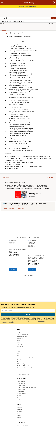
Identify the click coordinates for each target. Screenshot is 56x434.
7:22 (7, 162)
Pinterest (19, 411)
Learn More (21, 208)
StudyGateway (21, 383)
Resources (10, 28)
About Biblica (32, 195)
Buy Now (13, 269)
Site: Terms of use (22, 372)
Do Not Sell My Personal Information (27, 368)
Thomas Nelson (21, 394)
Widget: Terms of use (23, 374)
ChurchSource (21, 385)
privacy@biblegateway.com (7, 322)
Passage (4, 28)
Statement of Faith (22, 336)
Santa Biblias (32, 196)
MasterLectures (21, 400)
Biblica (6, 186)
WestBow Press (21, 396)
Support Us (20, 346)
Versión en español (22, 425)
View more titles (28, 275)
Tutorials (19, 356)
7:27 (7, 168)
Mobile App (20, 338)
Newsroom (20, 344)
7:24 (7, 166)
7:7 (7, 156)
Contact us (20, 362)
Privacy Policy (41, 321)
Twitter (19, 415)
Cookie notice (21, 370)
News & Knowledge (22, 334)
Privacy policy (21, 364)
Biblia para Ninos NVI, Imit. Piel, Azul (18, 250)
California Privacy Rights (24, 366)
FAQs (18, 354)
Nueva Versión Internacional (13, 182)
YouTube (19, 417)
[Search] (53, 18)
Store (18, 340)
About (18, 332)
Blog (18, 342)
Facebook (19, 407)
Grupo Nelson (21, 389)
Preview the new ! (28, 6)
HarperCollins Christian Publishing (26, 387)
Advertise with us (22, 360)
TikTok (19, 413)
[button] (54, 2)
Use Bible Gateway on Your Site (25, 358)
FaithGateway (21, 381)
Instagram (20, 409)
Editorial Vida (20, 391)
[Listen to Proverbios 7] (22, 33)
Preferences (20, 427)
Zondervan (20, 398)
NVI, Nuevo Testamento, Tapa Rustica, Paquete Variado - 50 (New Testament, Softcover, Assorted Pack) (36, 258)
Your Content (28, 28)
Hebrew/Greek (19, 28)
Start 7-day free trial (9, 208)
